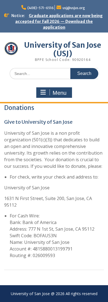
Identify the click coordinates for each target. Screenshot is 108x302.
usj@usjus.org (74, 8)
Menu (59, 93)
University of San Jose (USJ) (62, 49)
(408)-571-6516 (40, 8)
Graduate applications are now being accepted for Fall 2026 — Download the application (59, 21)
